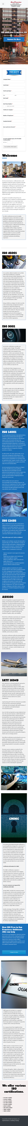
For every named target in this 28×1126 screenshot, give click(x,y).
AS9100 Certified (7, 1106)
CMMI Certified (6, 1111)
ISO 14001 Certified (7, 1101)
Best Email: (6, 98)
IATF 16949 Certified (7, 1107)
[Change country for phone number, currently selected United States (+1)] (4, 106)
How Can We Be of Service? (9, 127)
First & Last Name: (7, 90)
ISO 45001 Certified (7, 1097)
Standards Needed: (7, 121)
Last (15, 95)
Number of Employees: (8, 115)
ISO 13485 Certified (7, 1102)
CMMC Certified (6, 1109)
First (4, 95)
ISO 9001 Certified (7, 1099)
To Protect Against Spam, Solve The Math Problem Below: (12, 139)
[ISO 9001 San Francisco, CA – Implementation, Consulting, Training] (16, 4)
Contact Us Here (14, 39)
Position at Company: (8, 109)
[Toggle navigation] (3, 4)
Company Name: (7, 79)
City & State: (6, 85)
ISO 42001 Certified (7, 1104)
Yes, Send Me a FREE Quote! (10, 146)
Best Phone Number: (8, 104)
